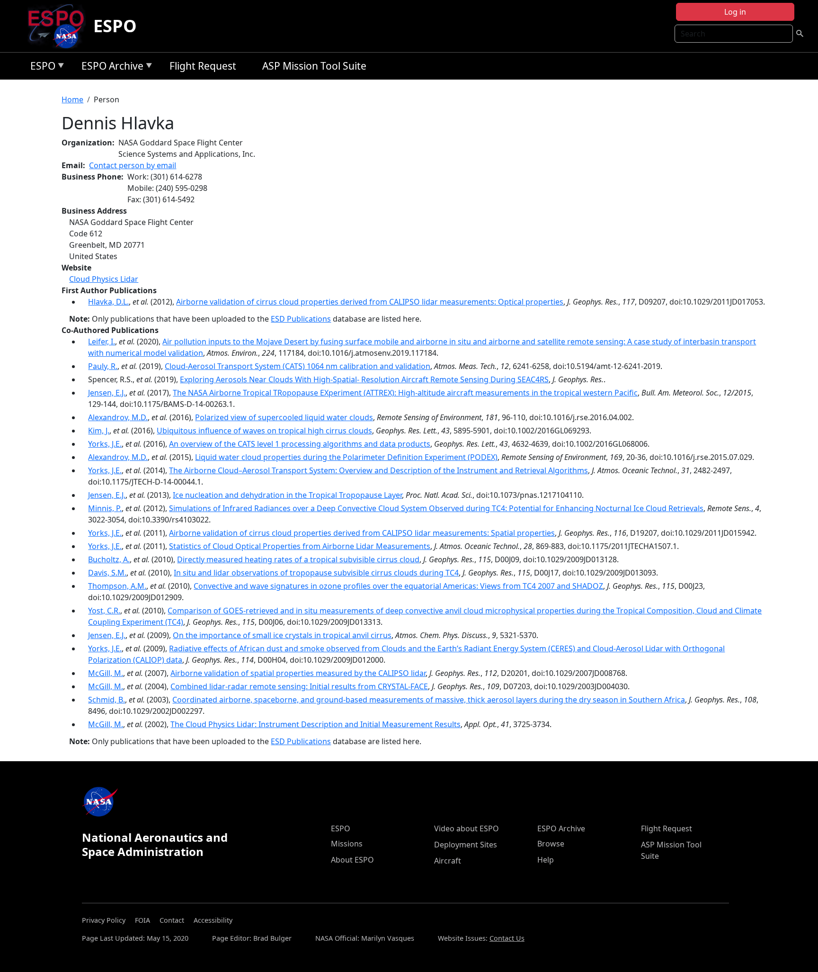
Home (72, 99)
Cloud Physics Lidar (103, 279)
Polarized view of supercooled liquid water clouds (284, 417)
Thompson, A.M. (117, 586)
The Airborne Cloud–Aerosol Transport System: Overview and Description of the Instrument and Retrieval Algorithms (378, 470)
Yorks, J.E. (105, 444)
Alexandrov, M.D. (118, 417)
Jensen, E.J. (106, 392)
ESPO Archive (110, 67)
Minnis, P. (105, 508)
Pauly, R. (102, 366)
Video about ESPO (466, 828)
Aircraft (447, 860)
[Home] (60, 26)
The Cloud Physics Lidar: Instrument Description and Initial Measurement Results (315, 724)
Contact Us (507, 938)
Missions (347, 843)
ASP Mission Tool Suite (314, 65)
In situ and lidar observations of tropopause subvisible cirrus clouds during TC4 (316, 572)
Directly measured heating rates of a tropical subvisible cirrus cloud (298, 559)
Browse (550, 843)
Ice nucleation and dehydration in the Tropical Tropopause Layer (287, 495)
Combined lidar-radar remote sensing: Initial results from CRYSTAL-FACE (299, 686)
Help (545, 860)
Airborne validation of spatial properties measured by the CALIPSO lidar (298, 673)
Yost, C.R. (104, 610)
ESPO (115, 25)
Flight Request (202, 65)
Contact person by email (132, 165)
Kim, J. (98, 430)
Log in (735, 12)
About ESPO (352, 860)
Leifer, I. (101, 341)
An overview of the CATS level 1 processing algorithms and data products (299, 444)
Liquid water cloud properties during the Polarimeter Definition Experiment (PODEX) (346, 457)
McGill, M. (105, 673)
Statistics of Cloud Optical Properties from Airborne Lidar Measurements (299, 546)
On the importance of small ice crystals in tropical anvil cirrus (282, 635)
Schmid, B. (106, 699)
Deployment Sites (465, 844)
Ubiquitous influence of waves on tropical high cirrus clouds (264, 430)
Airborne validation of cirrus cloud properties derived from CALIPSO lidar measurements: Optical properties (369, 302)
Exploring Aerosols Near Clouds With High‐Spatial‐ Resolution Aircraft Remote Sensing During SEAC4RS (364, 379)
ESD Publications (301, 319)
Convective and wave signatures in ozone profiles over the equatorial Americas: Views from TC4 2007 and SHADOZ (398, 586)
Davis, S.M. (107, 572)
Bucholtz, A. (109, 559)
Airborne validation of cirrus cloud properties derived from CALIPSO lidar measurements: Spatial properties (362, 533)
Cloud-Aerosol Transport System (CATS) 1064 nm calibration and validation (297, 366)
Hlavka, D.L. (108, 302)
